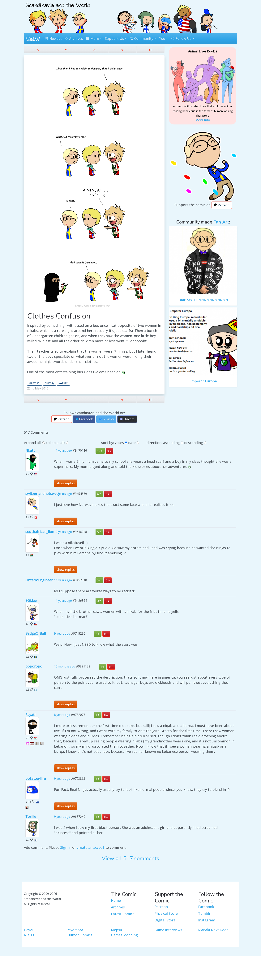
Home (116, 900)
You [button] (162, 38)
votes (119, 442)
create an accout (90, 847)
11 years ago (63, 451)
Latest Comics (122, 913)
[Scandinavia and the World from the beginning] (38, 49)
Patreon (63, 419)
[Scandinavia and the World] (57, 16)
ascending (171, 442)
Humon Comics (79, 935)
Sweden (63, 383)
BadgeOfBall (35, 633)
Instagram (206, 920)
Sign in (65, 847)
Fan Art (221, 222)
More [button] (94, 38)
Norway (49, 383)
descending (193, 442)
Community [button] (143, 38)
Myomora (75, 930)
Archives (75, 38)
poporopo (33, 666)
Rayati (30, 714)
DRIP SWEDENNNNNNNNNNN (203, 300)
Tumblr (204, 913)
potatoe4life (35, 778)
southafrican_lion (39, 531)
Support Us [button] (114, 38)
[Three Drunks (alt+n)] (122, 49)
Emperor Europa (203, 381)
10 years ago (63, 532)
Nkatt (30, 450)
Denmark (34, 383)
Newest (55, 38)
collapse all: (55, 442)
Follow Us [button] (182, 38)
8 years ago (62, 715)
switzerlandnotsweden (44, 493)
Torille (30, 816)
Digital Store (165, 920)
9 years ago (62, 633)
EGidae (31, 600)
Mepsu (116, 930)
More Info (202, 120)
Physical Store (166, 913)
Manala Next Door (213, 930)
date (132, 442)
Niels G (30, 935)
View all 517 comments (130, 858)
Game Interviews (168, 930)
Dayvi (28, 930)
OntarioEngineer (39, 580)
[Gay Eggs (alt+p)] (66, 49)
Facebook (85, 419)
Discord (129, 419)
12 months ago (64, 666)
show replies (66, 483)
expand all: (32, 442)
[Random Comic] (94, 49)
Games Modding (124, 935)
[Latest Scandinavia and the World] (150, 49)
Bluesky (108, 419)
